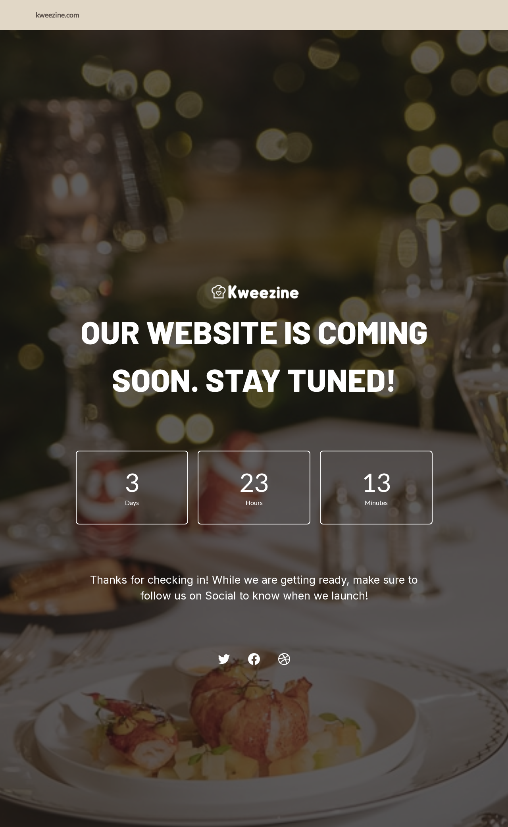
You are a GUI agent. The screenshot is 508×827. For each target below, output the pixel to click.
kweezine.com (57, 14)
